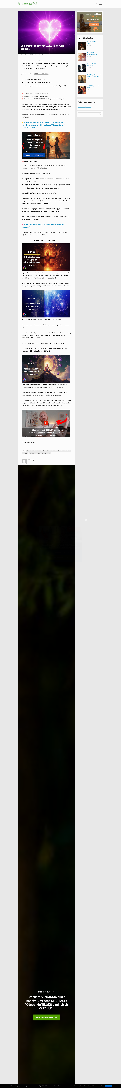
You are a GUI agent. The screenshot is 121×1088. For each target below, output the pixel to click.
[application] (60, 536)
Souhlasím (108, 1086)
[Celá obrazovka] (85, 550)
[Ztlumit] (79, 550)
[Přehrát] (36, 550)
